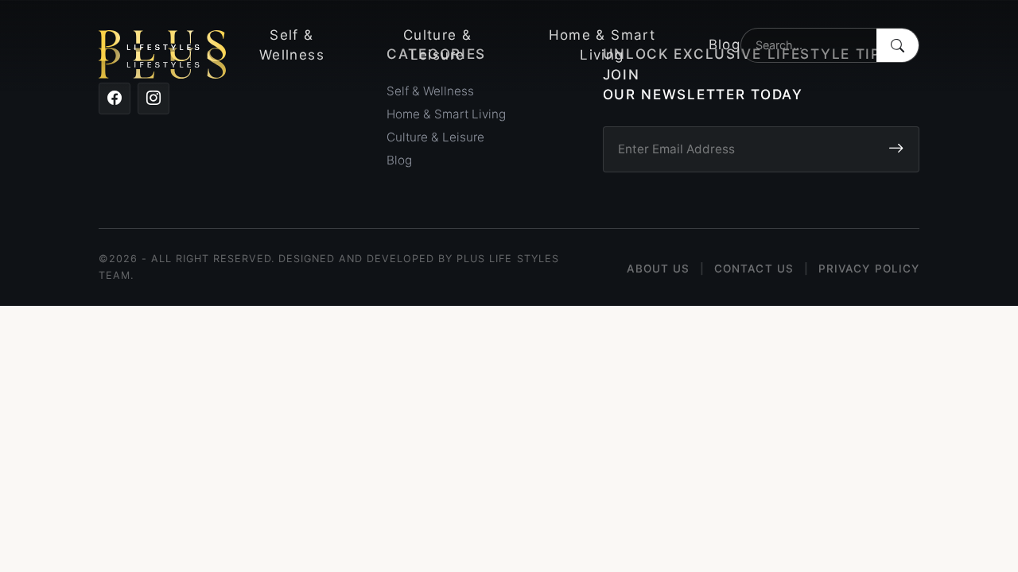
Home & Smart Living (602, 45)
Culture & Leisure (437, 45)
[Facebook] (114, 98)
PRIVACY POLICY (868, 268)
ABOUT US (658, 268)
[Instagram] (153, 98)
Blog (724, 44)
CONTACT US (754, 268)
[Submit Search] (897, 45)
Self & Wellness (291, 45)
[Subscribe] (895, 149)
